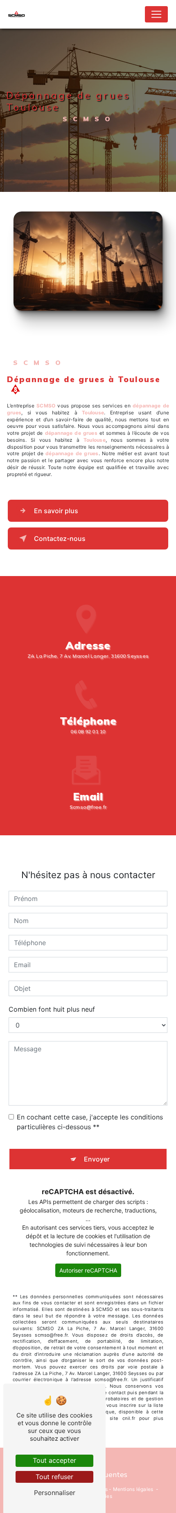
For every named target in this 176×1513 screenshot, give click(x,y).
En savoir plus (56, 511)
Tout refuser (54, 1477)
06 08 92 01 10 (87, 731)
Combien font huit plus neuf (52, 1009)
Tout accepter (54, 1460)
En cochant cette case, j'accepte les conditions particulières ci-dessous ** (90, 1122)
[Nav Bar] (156, 14)
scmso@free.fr (88, 807)
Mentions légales (133, 1489)
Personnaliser (54, 1493)
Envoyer (97, 1159)
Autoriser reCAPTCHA (88, 1270)
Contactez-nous (60, 538)
